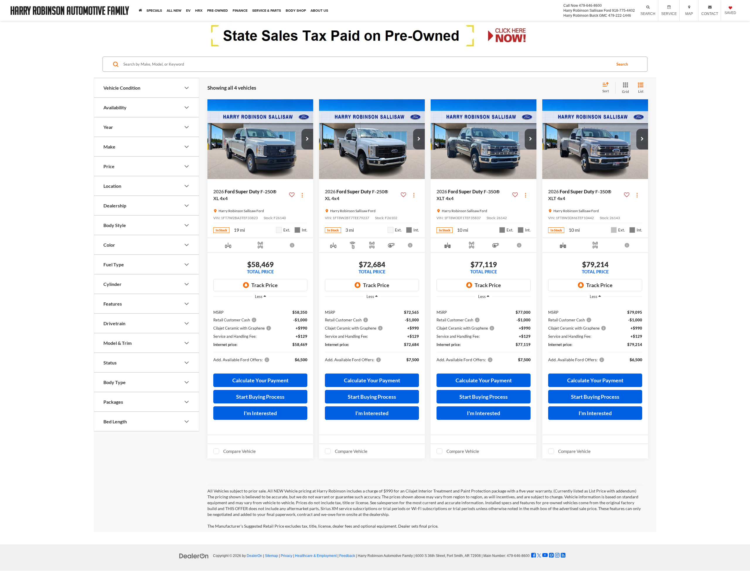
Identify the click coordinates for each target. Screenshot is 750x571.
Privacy (286, 556)
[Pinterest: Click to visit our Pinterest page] (551, 555)
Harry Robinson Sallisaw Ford (587, 10)
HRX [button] (198, 10)
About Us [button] (319, 10)
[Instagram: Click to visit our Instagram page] (557, 555)
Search (622, 64)
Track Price (264, 285)
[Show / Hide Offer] (370, 35)
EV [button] (188, 10)
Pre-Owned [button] (217, 10)
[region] (260, 334)
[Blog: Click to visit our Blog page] (563, 555)
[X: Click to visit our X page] (539, 555)
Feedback (347, 556)
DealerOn (254, 556)
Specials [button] (154, 10)
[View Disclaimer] (292, 245)
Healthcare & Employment (316, 556)
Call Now (570, 6)
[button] (307, 139)
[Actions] (302, 195)
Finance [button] (240, 10)
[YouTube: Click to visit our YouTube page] (545, 555)
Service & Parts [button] (266, 10)
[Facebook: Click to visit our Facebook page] (533, 555)
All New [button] (174, 10)
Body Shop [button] (296, 10)
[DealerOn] (194, 555)
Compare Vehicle (239, 451)
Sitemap (271, 556)
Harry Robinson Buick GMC (585, 15)
